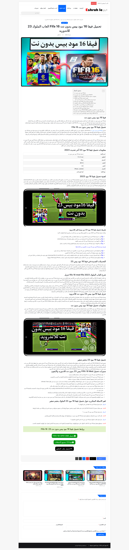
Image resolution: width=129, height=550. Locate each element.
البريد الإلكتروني (102, 524)
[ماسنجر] (83, 458)
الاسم (104, 518)
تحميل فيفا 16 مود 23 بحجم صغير (82, 108)
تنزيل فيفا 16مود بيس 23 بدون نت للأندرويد (84, 104)
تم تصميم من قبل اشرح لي (80, 545)
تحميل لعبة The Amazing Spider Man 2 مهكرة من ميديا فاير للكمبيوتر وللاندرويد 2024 (54, 484)
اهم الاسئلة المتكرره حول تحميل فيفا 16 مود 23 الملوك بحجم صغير (89, 111)
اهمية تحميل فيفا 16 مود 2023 (81, 98)
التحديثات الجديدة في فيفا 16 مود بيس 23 (84, 101)
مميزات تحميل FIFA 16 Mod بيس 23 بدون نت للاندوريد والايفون (89, 109)
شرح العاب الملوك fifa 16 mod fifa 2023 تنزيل (85, 103)
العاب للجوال (62, 8)
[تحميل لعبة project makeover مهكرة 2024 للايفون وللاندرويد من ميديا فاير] (96, 475)
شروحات (36, 8)
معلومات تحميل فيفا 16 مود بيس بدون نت (84, 106)
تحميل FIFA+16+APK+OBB (63, 436)
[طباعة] (76, 458)
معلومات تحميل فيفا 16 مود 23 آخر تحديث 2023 (85, 96)
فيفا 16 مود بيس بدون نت (80, 93)
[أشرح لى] (97, 9)
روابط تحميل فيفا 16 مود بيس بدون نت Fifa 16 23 (86, 113)
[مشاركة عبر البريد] (80, 458)
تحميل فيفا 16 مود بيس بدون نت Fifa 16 (83, 94)
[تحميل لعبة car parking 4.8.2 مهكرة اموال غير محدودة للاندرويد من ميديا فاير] (75, 475)
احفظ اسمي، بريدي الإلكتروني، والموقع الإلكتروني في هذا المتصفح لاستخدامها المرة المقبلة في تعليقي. (84, 531)
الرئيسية (81, 8)
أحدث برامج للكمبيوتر (52, 8)
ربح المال (69, 8)
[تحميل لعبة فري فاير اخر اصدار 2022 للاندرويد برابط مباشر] (32, 475)
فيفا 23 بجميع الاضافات (63, 442)
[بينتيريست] (87, 458)
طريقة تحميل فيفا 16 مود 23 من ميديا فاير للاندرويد (86, 99)
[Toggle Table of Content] (102, 91)
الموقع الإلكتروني (59, 524)
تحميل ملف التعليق (63, 449)
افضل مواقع (43, 8)
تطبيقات (75, 8)
